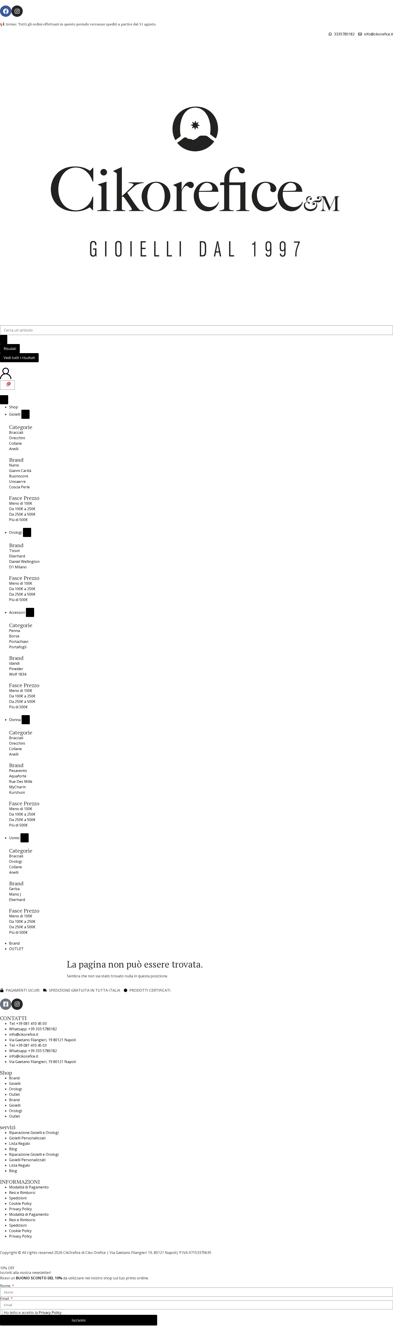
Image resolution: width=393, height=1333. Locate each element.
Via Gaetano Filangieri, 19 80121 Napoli (42, 1039)
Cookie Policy (20, 1203)
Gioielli (14, 1083)
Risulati (10, 348)
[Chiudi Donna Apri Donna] (26, 719)
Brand (14, 1078)
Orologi (15, 1088)
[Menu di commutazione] (4, 399)
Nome (5, 1286)
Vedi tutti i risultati (19, 357)
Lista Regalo (19, 1143)
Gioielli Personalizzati (27, 1138)
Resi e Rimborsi (22, 1192)
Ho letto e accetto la (32, 1312)
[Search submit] (3, 339)
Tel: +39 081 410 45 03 (28, 1023)
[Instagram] (17, 11)
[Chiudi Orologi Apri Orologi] (27, 532)
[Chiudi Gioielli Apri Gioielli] (25, 414)
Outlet (14, 1094)
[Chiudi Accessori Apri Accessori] (30, 612)
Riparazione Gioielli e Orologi (34, 1132)
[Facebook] (5, 11)
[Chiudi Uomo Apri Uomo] (24, 837)
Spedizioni (18, 1198)
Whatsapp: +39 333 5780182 (33, 1028)
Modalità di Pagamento (29, 1187)
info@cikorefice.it (23, 1034)
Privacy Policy (20, 1208)
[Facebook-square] (5, 1004)
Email (5, 1298)
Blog (13, 1148)
